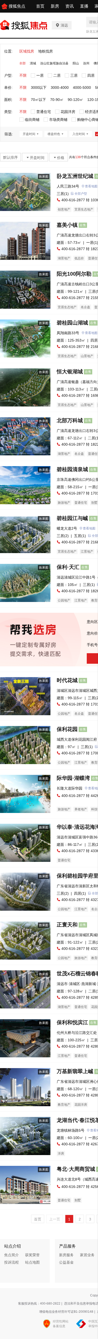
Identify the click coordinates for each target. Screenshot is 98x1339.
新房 (55, 6)
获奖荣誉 (32, 1255)
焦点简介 (11, 1255)
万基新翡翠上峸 (75, 1071)
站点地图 (32, 1262)
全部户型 (80, 193)
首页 (40, 6)
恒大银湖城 (70, 371)
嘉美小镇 (67, 225)
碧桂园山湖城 (72, 323)
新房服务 (66, 1255)
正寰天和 (67, 925)
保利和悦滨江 (72, 1022)
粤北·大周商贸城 (76, 1169)
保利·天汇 (68, 567)
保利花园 (67, 729)
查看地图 (89, 528)
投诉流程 (11, 1262)
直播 (84, 6)
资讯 (69, 6)
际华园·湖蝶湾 (73, 778)
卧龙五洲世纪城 (75, 176)
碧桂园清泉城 (72, 469)
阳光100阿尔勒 (74, 274)
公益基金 (66, 1262)
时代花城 (67, 680)
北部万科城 (70, 420)
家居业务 (87, 1255)
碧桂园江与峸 (72, 518)
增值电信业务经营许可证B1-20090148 (66, 1312)
